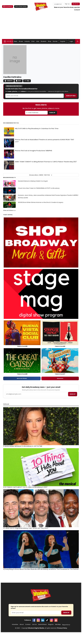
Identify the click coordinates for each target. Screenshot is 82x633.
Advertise (15, 624)
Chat (32, 41)
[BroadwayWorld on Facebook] (34, 620)
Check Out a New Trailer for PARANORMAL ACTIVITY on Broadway (39, 188)
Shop (49, 41)
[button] (77, 41)
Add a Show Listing (20, 6)
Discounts (60, 378)
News (15, 41)
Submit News (42, 624)
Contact (27, 624)
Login (71, 41)
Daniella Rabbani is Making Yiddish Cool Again (33, 181)
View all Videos (8, 210)
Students (43, 41)
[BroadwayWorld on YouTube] (56, 620)
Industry (27, 41)
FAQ (28, 81)
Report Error (66, 625)
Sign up (73, 394)
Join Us (34, 624)
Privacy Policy (62, 628)
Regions (51, 624)
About (22, 624)
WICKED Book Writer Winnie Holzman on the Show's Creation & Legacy (40, 202)
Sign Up (52, 113)
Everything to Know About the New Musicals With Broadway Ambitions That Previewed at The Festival (40, 569)
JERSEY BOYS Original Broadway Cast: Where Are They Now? (25, 528)
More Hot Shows (22, 378)
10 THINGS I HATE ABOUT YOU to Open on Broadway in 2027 (25, 487)
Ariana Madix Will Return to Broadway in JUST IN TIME (22, 446)
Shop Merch (8, 6)
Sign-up (67, 4)
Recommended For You (11, 123)
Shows (21, 41)
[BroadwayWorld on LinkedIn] (42, 620)
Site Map (58, 624)
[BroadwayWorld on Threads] (51, 620)
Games (55, 41)
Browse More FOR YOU (39, 175)
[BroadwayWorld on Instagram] (38, 620)
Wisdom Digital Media (36, 628)
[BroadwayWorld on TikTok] (47, 620)
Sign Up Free (71, 96)
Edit (19, 81)
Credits (9, 81)
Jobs (37, 41)
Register (62, 41)
